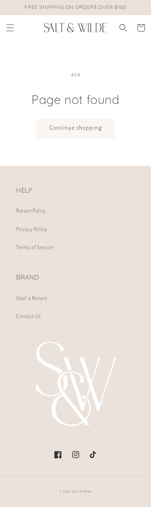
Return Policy (31, 211)
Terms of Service (35, 247)
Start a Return (31, 298)
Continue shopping (76, 128)
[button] (10, 28)
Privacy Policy (31, 229)
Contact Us (28, 316)
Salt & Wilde (81, 491)
